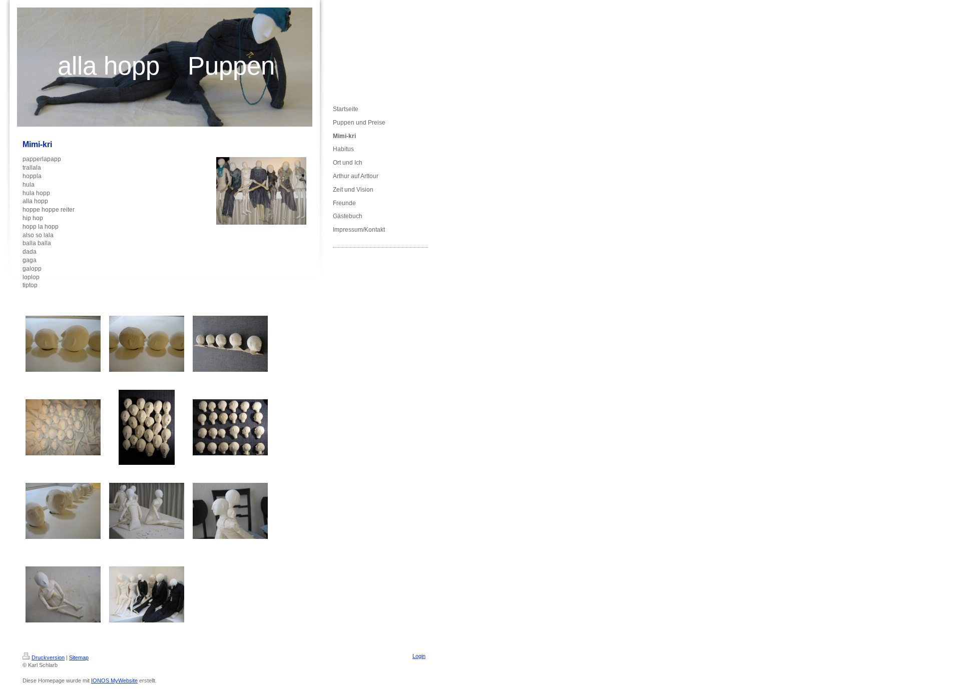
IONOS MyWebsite (114, 680)
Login (418, 656)
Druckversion (48, 657)
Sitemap (79, 657)
